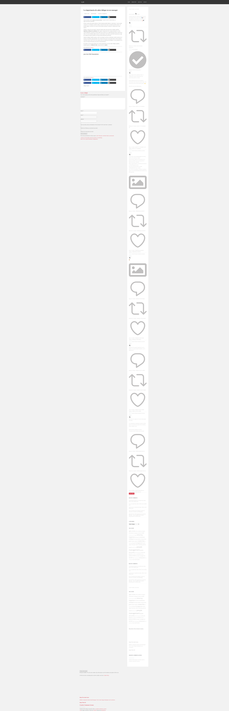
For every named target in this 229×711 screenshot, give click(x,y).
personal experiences (138, 552)
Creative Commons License (134, 661)
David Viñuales (93, 13)
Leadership (141, 541)
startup (141, 557)
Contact (145, 2)
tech (144, 557)
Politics (134, 555)
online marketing (138, 544)
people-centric (134, 547)
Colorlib (94, 710)
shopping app (136, 557)
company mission (137, 533)
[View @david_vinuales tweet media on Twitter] (138, 190)
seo (133, 557)
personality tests (134, 554)
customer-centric (131, 535)
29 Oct (130, 256)
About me (140, 2)
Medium (91, 47)
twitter (138, 559)
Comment (83, 96)
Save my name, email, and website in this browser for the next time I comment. (96, 124)
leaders (136, 541)
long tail (133, 543)
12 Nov (130, 152)
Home (129, 2)
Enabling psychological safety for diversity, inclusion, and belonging (137, 511)
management (104, 13)
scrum (131, 558)
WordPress (103, 710)
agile (130, 531)
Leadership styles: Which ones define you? (137, 501)
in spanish (100, 13)
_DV (80, 710)
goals (130, 541)
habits (133, 541)
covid (142, 533)
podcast (142, 554)
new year (133, 544)
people (130, 547)
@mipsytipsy (138, 69)
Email (82, 115)
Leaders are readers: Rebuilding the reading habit (136, 516)
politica (131, 555)
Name (82, 110)
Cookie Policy (106, 675)
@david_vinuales (141, 150)
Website (82, 119)
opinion (144, 544)
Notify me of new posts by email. (87, 131)
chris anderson (139, 531)
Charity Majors (135, 49)
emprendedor (138, 539)
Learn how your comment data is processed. (105, 135)
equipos (87, 85)
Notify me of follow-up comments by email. (89, 128)
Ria (129, 510)
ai (131, 531)
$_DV (82, 2)
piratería (139, 554)
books (133, 531)
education (137, 537)
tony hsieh (134, 559)
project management (141, 555)
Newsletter (134, 2)
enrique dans (143, 539)
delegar (85, 85)
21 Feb (130, 71)
